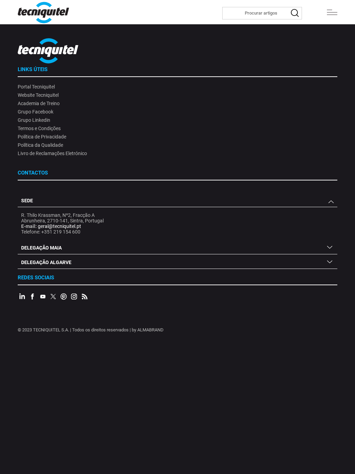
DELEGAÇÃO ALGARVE (46, 262)
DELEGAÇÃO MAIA (41, 248)
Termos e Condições (39, 128)
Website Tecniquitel (38, 95)
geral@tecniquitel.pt (59, 226)
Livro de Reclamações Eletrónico (52, 153)
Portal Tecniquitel (36, 87)
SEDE (27, 200)
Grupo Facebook (35, 112)
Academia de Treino (39, 103)
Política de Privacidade (42, 136)
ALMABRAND (150, 329)
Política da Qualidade (40, 145)
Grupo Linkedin (34, 120)
